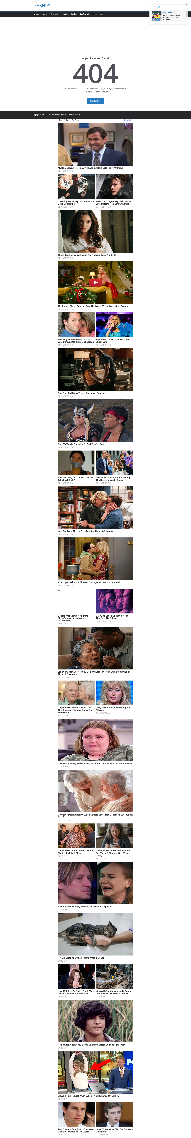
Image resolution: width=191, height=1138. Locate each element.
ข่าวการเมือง (55, 14)
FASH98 (42, 5)
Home (36, 14)
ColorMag (64, 115)
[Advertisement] (95, 33)
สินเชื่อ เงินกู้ (84, 14)
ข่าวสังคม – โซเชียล (70, 14)
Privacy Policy (98, 14)
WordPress (76, 115)
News (45, 14)
